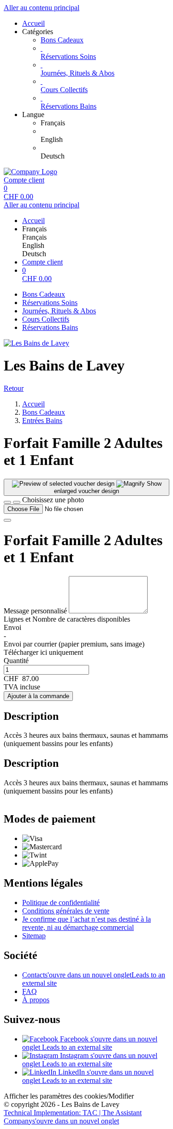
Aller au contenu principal (41, 8)
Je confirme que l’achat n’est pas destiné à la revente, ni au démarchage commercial (86, 923)
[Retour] (7, 502)
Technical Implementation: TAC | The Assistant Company (73, 1117)
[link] (105, 123)
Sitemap (34, 936)
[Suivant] (7, 520)
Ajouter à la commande (38, 696)
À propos (35, 1000)
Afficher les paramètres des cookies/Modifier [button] (69, 1096)
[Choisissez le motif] (16, 502)
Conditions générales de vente (65, 911)
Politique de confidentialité (61, 902)
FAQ (29, 991)
